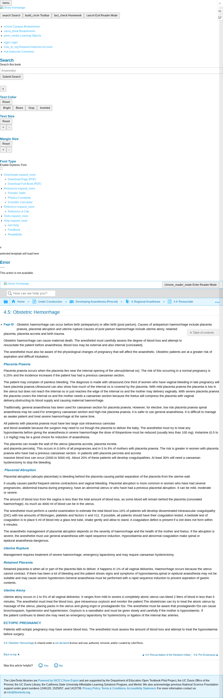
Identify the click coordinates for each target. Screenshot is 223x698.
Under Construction (50, 301)
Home (21, 301)
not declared (62, 642)
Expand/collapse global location (217, 300)
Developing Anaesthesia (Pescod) (96, 301)
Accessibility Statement (141, 688)
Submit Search (11, 76)
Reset (6, 101)
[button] (14, 229)
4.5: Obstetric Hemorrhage (19, 642)
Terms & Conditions (113, 688)
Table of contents (203, 332)
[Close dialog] (2, 267)
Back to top (10, 654)
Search (9, 294)
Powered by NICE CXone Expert (58, 680)
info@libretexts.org (18, 692)
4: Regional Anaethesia (145, 301)
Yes (46, 665)
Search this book (10, 64)
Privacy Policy (91, 688)
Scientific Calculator (20, 202)
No (61, 665)
